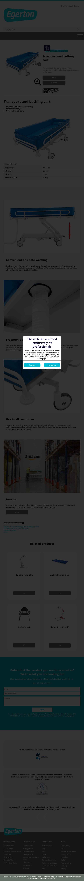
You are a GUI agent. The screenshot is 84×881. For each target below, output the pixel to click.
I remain (32, 365)
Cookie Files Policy (48, 877)
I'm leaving (52, 365)
